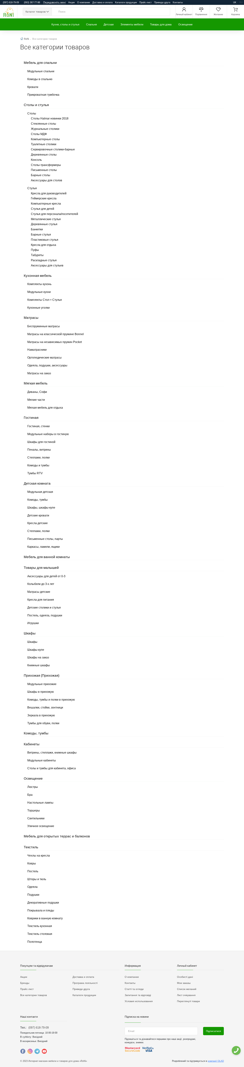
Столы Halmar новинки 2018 (49, 118)
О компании (83, 2)
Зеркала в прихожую (41, 715)
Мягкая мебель (36, 383)
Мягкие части (36, 399)
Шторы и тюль (36, 879)
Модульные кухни (39, 291)
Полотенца (34, 941)
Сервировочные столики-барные (53, 149)
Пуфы (35, 249)
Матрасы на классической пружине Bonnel (55, 334)
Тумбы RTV (35, 473)
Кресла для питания (40, 599)
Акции (71, 2)
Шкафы (30, 633)
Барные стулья (41, 234)
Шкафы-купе (35, 649)
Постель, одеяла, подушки (44, 615)
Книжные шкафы (38, 665)
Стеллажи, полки (38, 457)
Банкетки (37, 229)
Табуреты (37, 255)
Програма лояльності (85, 983)
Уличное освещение (40, 826)
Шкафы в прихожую (40, 691)
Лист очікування (186, 995)
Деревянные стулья (44, 224)
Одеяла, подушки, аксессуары (47, 365)
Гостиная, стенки (38, 426)
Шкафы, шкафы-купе (41, 507)
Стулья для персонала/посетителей (54, 213)
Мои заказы (184, 983)
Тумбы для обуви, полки (43, 723)
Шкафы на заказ (38, 657)
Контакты (178, 2)
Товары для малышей (41, 568)
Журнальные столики (45, 128)
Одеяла (32, 886)
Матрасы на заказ (39, 373)
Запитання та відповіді (138, 995)
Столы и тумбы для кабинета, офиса (51, 768)
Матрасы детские (38, 591)
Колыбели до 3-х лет (40, 583)
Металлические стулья (46, 219)
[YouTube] (44, 1052)
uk (234, 2)
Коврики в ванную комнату (45, 918)
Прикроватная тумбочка (43, 94)
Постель (32, 871)
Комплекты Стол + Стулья (44, 299)
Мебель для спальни (40, 63)
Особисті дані (185, 976)
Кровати (32, 87)
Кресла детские (37, 523)
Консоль (36, 159)
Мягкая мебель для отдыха (45, 407)
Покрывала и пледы (40, 910)
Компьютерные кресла (46, 203)
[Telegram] (37, 1052)
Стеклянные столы (43, 123)
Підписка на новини (137, 1016)
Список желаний (186, 989)
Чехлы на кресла (38, 855)
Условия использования (139, 1001)
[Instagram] (30, 1052)
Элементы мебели (131, 24)
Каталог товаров (36, 11)
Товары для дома (160, 24)
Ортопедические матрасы (44, 357)
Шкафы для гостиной (41, 441)
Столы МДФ (39, 134)
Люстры (32, 786)
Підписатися (213, 1031)
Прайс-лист (145, 2)
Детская (109, 24)
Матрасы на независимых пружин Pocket (54, 342)
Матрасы (31, 318)
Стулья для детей (42, 208)
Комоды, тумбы (37, 499)
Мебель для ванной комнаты (47, 557)
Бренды (24, 983)
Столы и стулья (36, 105)
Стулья (32, 188)
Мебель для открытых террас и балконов (57, 836)
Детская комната (37, 483)
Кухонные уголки (38, 307)
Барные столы (40, 175)
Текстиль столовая (39, 933)
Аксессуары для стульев (47, 265)
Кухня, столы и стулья (65, 24)
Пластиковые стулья (44, 239)
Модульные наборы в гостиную (48, 434)
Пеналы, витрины (39, 449)
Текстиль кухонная (39, 926)
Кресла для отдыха (43, 244)
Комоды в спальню (39, 79)
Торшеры (33, 810)
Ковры (31, 863)
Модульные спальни (40, 71)
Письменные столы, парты (45, 538)
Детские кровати (38, 515)
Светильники (35, 818)
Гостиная (31, 418)
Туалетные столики (43, 144)
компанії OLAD (216, 1061)
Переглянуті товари (188, 1001)
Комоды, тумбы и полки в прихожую (51, 699)
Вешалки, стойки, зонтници (45, 707)
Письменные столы (44, 169)
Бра (30, 794)
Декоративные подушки (43, 902)
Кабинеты (31, 744)
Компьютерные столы (45, 139)
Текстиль (31, 847)
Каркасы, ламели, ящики (43, 546)
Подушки (33, 894)
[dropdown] (236, 1050)
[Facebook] (23, 1052)
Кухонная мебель (38, 276)
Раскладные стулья (44, 260)
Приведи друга (162, 2)
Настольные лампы (40, 802)
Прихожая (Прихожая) (41, 675)
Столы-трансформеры (46, 164)
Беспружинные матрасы (43, 326)
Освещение (185, 24)
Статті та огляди (134, 989)
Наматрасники (37, 349)
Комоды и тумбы (38, 465)
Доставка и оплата (102, 2)
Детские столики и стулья (44, 607)
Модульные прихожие (41, 684)
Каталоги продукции (126, 2)
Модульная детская (40, 491)
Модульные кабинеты (41, 760)
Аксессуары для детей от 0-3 (46, 576)
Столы (31, 113)
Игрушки (33, 623)
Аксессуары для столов (46, 180)
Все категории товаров (33, 995)
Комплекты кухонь (39, 284)
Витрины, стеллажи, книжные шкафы (52, 752)
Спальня (91, 24)
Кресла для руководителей (48, 193)
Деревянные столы (44, 154)
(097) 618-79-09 (38, 1027)
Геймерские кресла (43, 198)
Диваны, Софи (37, 391)
